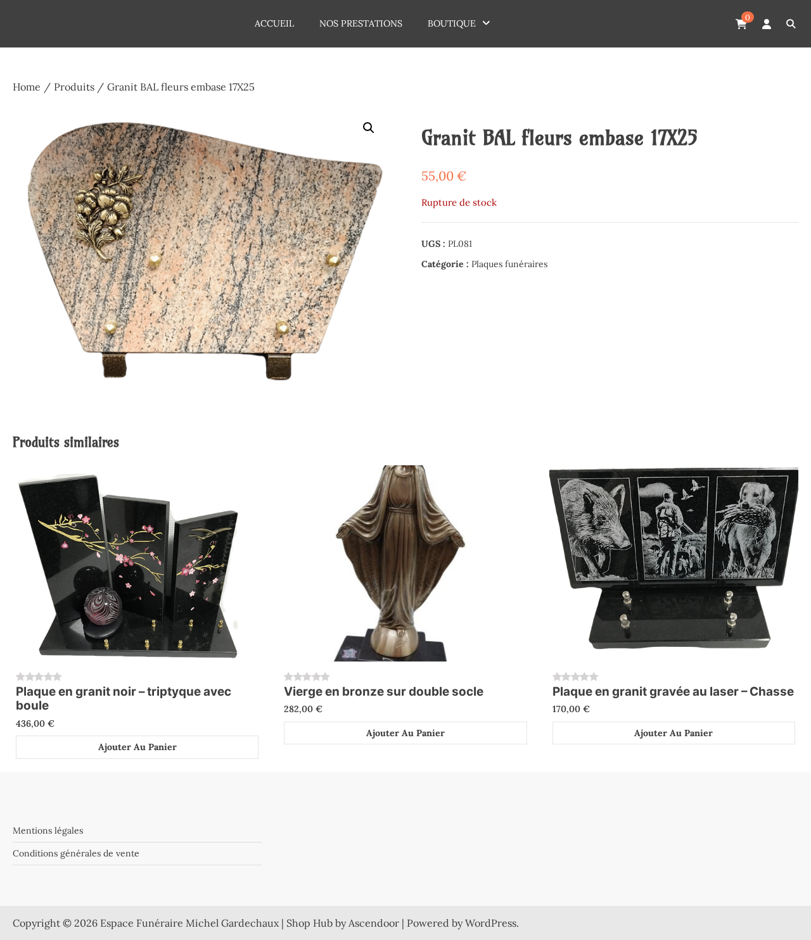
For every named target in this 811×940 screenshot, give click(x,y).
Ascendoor (373, 923)
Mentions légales (48, 830)
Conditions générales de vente (76, 853)
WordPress (490, 923)
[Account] (766, 24)
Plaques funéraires (509, 264)
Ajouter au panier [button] (137, 747)
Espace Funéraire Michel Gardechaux (189, 923)
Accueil (274, 23)
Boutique (452, 23)
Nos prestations (360, 23)
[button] (368, 127)
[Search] (790, 24)
